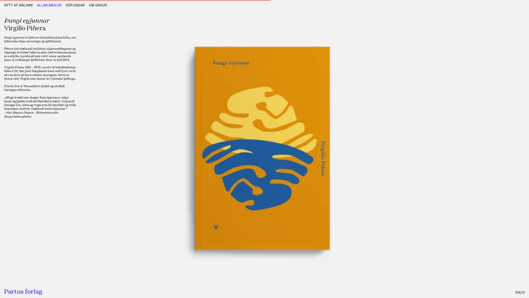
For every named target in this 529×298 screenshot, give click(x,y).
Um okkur (98, 5)
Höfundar (75, 5)
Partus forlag (23, 291)
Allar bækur (49, 5)
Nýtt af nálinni (18, 5)
